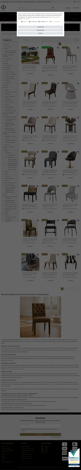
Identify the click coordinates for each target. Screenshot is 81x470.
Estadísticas (34, 21)
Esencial (26, 21)
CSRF (50, 21)
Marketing (43, 21)
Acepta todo (40, 27)
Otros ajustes (56, 21)
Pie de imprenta (26, 18)
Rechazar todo (40, 30)
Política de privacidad (53, 17)
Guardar (40, 33)
